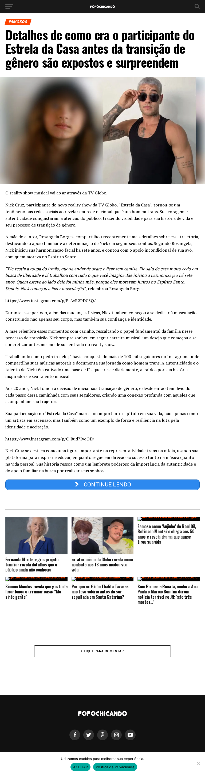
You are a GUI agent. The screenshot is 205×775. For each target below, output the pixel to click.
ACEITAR (80, 767)
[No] (198, 763)
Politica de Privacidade (115, 767)
